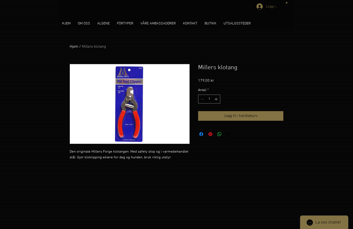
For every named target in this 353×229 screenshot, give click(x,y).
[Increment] (216, 99)
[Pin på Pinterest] (210, 134)
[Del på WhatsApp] (219, 134)
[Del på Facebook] (201, 134)
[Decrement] (202, 99)
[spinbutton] (209, 99)
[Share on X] (228, 134)
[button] (286, 2)
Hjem (74, 46)
